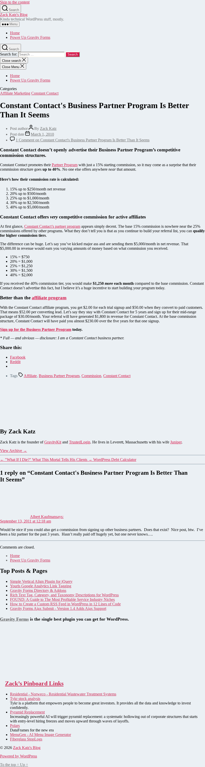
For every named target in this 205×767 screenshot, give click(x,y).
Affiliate (30, 376)
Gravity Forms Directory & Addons (38, 590)
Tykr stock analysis (25, 698)
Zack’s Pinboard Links (34, 683)
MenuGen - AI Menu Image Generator (40, 734)
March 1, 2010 (42, 134)
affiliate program (49, 297)
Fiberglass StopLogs (26, 739)
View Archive (13, 450)
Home (15, 33)
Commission (91, 376)
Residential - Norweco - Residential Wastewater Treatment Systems (63, 694)
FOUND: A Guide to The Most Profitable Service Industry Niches (62, 599)
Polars (15, 725)
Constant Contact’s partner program (52, 226)
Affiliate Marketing (15, 93)
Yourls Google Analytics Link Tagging (40, 586)
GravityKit (52, 442)
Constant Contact (44, 93)
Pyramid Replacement (27, 712)
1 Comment (83, 140)
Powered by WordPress (18, 756)
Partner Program (65, 165)
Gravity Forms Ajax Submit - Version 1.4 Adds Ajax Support (58, 608)
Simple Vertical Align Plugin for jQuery (41, 581)
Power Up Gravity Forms (30, 37)
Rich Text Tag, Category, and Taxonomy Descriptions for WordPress (64, 595)
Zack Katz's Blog (14, 15)
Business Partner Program (59, 376)
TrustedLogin (79, 442)
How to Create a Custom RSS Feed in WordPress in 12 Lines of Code (65, 604)
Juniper (176, 442)
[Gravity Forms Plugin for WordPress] (25, 673)
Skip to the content (15, 2)
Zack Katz (48, 128)
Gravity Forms (14, 619)
